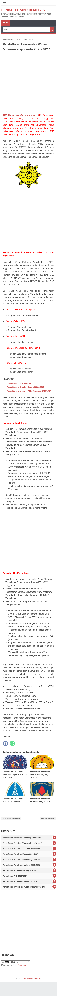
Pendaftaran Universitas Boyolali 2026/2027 (25, 387)
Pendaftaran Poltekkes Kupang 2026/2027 (20, 854)
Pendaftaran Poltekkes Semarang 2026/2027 (22, 838)
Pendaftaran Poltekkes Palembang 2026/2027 (22, 859)
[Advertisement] (28, 83)
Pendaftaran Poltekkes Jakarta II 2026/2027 (21, 849)
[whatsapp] (12, 743)
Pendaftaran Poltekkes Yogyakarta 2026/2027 (22, 843)
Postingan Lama (47, 819)
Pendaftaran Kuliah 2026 (24, 10)
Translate (22, 965)
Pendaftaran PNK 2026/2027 (19, 383)
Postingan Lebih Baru (11, 819)
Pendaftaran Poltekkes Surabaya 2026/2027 (21, 865)
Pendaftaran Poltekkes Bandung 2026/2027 (21, 881)
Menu (5, 23)
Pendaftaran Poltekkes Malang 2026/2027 (20, 870)
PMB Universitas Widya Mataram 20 (21, 115)
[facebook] (5, 743)
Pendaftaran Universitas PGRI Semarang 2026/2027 (29, 391)
